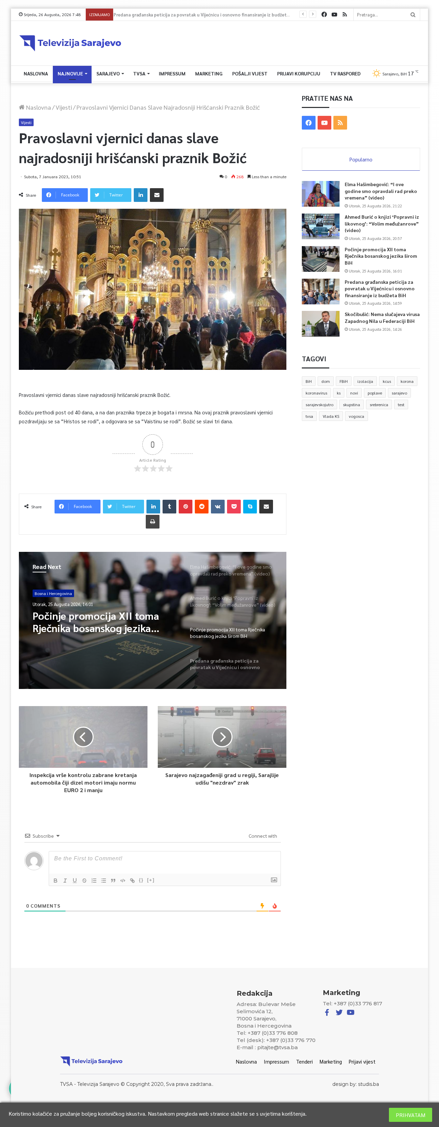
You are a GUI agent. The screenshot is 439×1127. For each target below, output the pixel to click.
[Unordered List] (103, 880)
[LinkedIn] (140, 195)
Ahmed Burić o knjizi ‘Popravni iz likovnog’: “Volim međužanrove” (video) (382, 223)
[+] (151, 880)
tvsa (309, 416)
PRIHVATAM (410, 1114)
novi (354, 393)
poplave (375, 393)
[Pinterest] (185, 506)
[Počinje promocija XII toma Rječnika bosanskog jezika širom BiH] (321, 259)
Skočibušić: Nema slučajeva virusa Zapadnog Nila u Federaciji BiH (382, 317)
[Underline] (75, 880)
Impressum (172, 73)
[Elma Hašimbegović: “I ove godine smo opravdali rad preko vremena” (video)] (321, 194)
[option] (152, 620)
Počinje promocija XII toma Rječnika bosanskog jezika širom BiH (381, 256)
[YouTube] (334, 15)
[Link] (132, 880)
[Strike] (84, 880)
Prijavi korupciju (298, 73)
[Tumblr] (169, 506)
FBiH (344, 381)
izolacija (365, 381)
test (401, 404)
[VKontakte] (218, 506)
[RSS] (345, 15)
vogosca (356, 416)
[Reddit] (202, 506)
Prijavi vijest (362, 1061)
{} (141, 880)
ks (339, 393)
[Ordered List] (94, 880)
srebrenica (379, 404)
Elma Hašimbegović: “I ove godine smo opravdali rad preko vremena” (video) (381, 191)
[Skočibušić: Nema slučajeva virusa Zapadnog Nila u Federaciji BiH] (321, 324)
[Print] (152, 522)
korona (407, 381)
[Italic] (65, 880)
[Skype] (250, 506)
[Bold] (55, 880)
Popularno (360, 159)
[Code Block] (123, 880)
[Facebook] (324, 15)
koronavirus (316, 393)
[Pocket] (234, 506)
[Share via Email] (157, 195)
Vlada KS (331, 416)
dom (325, 381)
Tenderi (304, 1061)
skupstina (351, 404)
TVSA (139, 73)
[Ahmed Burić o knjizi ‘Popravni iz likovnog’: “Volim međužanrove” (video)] (321, 226)
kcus (387, 381)
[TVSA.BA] (70, 43)
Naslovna (36, 73)
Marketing (209, 73)
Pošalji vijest (250, 73)
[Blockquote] (113, 880)
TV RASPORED (345, 73)
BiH (309, 381)
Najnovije (70, 73)
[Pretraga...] (413, 15)
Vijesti (64, 107)
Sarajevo (108, 73)
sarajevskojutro (319, 404)
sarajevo (399, 393)
